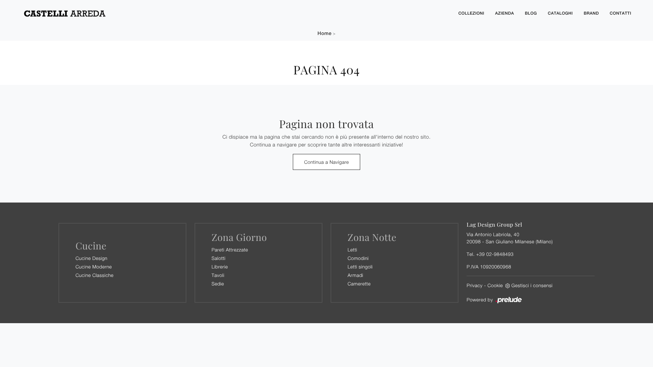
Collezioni (471, 13)
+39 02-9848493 (495, 254)
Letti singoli (360, 266)
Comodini (358, 258)
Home (325, 33)
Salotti (218, 258)
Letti (352, 249)
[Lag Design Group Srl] (234, 13)
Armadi (355, 275)
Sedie (218, 283)
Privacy (475, 285)
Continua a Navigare (326, 162)
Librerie (220, 266)
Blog (531, 13)
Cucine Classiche (95, 275)
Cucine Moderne (94, 266)
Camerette (359, 283)
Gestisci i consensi (532, 285)
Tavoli (218, 275)
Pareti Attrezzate (230, 249)
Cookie (495, 285)
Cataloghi (560, 13)
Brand (591, 13)
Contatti (620, 13)
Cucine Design (91, 258)
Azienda (504, 13)
